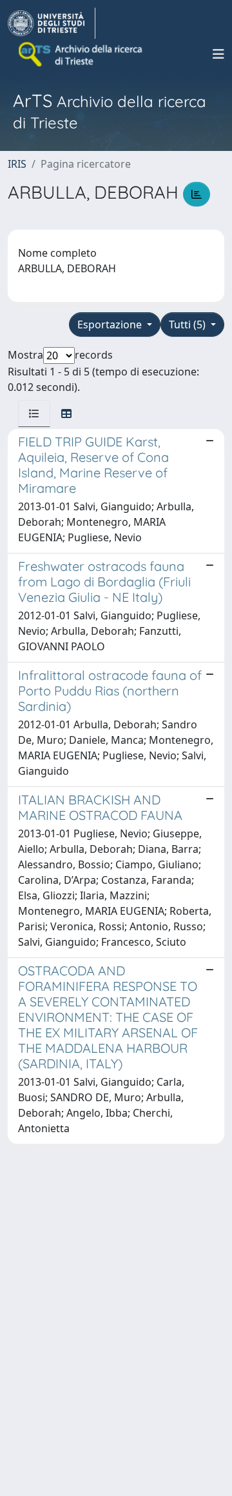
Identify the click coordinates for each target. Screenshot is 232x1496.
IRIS (17, 164)
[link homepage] (51, 23)
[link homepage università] (81, 54)
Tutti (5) (188, 324)
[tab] (34, 413)
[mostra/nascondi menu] (218, 54)
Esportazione (110, 324)
